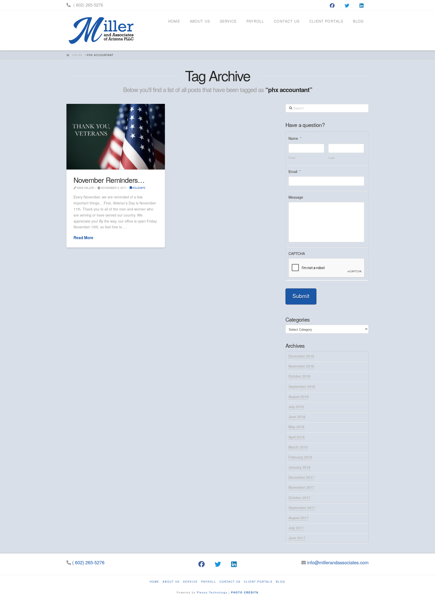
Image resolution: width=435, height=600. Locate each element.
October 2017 (299, 497)
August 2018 (298, 396)
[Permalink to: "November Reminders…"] (115, 136)
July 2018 (296, 406)
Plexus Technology (212, 592)
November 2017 (301, 487)
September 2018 (301, 386)
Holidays (138, 188)
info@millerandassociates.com (338, 562)
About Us (171, 581)
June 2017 (296, 537)
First (292, 158)
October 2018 (299, 376)
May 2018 (296, 426)
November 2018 (301, 366)
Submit (301, 295)
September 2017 (301, 507)
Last (332, 158)
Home (154, 581)
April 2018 (296, 437)
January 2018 (299, 467)
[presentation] (326, 268)
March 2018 (298, 447)
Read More (83, 237)
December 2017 (301, 477)
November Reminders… (109, 180)
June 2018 (296, 416)
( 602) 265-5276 (88, 5)
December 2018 (301, 356)
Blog (280, 581)
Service (190, 581)
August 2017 (298, 517)
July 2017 (296, 527)
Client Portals (258, 581)
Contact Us (230, 581)
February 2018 (300, 457)
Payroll (208, 581)
